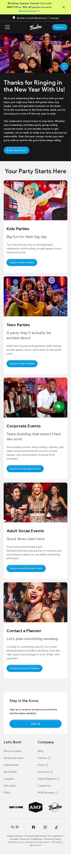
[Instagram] (45, 827)
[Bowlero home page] (35, 27)
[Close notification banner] (64, 7)
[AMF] (35, 807)
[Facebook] (33, 827)
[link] (60, 27)
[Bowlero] (55, 807)
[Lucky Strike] (16, 807)
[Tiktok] (56, 827)
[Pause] (64, 66)
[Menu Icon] (7, 27)
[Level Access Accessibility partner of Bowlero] (15, 826)
